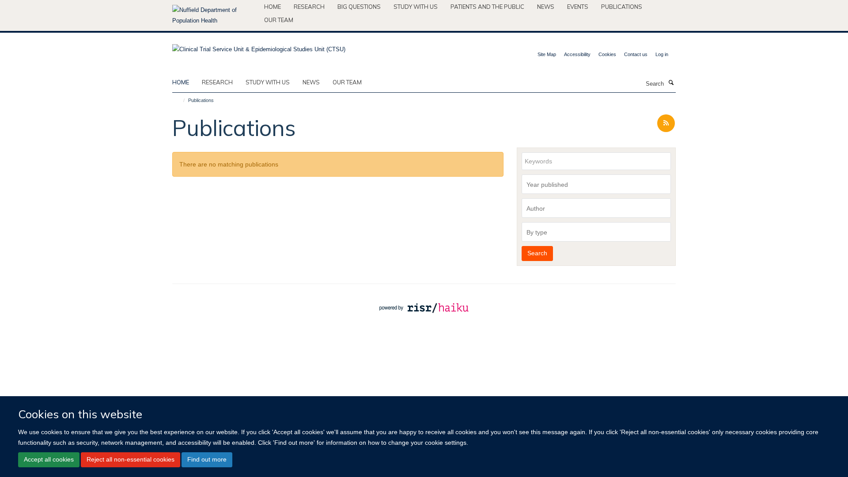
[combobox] (596, 184)
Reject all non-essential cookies (130, 459)
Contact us (635, 54)
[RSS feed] (666, 123)
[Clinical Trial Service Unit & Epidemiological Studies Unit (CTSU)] (258, 46)
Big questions (359, 6)
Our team (278, 19)
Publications (621, 6)
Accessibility (577, 54)
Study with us (416, 6)
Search (537, 253)
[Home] (180, 100)
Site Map (547, 54)
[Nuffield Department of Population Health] (214, 15)
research (217, 82)
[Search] (671, 83)
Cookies (607, 54)
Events (577, 6)
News (545, 6)
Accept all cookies (49, 459)
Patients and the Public (487, 6)
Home (272, 6)
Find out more (207, 459)
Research (309, 6)
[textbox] (598, 184)
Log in (661, 54)
